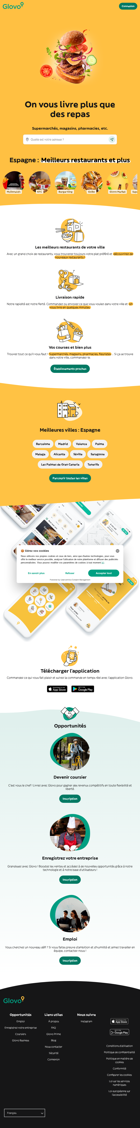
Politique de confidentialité (119, 1052)
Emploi (21, 1021)
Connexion (53, 1059)
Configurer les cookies (119, 1074)
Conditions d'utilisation (119, 1045)
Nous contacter (53, 1046)
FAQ (53, 1027)
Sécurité (53, 1053)
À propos (53, 1021)
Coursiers (20, 1034)
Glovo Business (20, 1040)
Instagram (86, 1021)
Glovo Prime (53, 1034)
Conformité (119, 1068)
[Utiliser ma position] (112, 139)
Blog (53, 1040)
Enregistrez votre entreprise (21, 1027)
